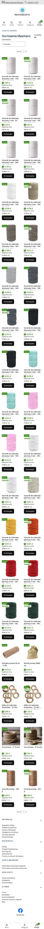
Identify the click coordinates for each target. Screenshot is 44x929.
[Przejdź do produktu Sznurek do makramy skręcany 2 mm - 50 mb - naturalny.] (11, 107)
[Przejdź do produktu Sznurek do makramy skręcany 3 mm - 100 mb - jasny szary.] (11, 275)
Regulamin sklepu (8, 825)
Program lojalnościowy (10, 849)
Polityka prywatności (9, 827)
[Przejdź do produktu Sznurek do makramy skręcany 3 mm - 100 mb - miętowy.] (33, 359)
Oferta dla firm (7, 854)
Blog (3, 902)
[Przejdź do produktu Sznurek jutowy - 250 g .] (33, 778)
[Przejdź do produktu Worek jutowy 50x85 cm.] (33, 652)
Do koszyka (8, 92)
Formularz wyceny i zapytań (12, 899)
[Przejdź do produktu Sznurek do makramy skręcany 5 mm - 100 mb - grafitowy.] (11, 317)
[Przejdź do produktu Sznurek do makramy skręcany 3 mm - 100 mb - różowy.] (33, 401)
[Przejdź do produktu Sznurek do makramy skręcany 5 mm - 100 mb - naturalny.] (33, 149)
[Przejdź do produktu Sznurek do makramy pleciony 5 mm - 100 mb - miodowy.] (11, 526)
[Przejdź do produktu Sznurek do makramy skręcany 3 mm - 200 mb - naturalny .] (11, 149)
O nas (4, 892)
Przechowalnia (7, 883)
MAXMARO (9, 31)
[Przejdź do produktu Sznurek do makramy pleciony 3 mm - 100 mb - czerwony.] (11, 568)
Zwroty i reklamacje (9, 830)
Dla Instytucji (6, 851)
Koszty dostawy (7, 837)
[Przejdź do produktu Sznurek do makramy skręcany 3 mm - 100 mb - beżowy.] (33, 191)
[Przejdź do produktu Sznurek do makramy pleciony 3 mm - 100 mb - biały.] (33, 443)
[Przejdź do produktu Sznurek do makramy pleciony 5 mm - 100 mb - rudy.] (33, 526)
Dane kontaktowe (8, 897)
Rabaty (4, 847)
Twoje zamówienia (8, 878)
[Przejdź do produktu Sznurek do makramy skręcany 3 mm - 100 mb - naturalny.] (33, 107)
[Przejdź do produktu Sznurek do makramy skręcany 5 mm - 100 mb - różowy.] (11, 443)
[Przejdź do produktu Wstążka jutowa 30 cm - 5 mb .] (11, 652)
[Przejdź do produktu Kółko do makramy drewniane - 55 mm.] (11, 694)
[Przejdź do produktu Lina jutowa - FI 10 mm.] (11, 736)
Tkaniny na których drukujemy (12, 856)
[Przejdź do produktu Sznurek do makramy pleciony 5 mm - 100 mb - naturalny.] (33, 484)
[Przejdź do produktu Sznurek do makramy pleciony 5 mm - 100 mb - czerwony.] (33, 568)
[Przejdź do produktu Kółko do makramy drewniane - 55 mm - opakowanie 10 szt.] (33, 694)
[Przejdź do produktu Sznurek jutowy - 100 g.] (11, 778)
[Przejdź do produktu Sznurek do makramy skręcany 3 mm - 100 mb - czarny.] (33, 317)
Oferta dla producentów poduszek (14, 868)
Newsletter (6, 895)
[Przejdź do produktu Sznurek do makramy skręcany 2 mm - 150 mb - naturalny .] (11, 65)
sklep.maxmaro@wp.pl (14, 2)
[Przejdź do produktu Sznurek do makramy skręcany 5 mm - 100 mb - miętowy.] (11, 401)
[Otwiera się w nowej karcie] (26, 909)
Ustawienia (6, 880)
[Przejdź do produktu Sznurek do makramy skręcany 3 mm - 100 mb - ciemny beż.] (11, 233)
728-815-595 (32, 2)
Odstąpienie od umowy (10, 832)
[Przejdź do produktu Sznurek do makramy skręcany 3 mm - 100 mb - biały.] (11, 191)
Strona (19, 51)
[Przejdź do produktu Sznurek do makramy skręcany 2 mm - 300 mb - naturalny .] (33, 65)
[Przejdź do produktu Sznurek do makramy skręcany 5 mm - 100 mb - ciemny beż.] (33, 233)
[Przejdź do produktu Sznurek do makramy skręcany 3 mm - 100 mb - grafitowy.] (33, 275)
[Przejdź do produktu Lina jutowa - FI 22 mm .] (33, 736)
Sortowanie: (6, 39)
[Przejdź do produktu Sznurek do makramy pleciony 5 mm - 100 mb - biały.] (11, 484)
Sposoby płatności (8, 835)
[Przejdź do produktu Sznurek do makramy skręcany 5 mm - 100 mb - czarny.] (11, 359)
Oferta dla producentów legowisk (14, 866)
